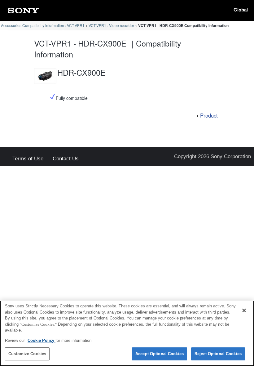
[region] (127, 333)
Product (209, 115)
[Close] (244, 310)
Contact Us (66, 159)
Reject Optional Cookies (218, 353)
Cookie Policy (41, 340)
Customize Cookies (27, 353)
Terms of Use (27, 159)
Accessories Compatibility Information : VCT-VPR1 (43, 25)
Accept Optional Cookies (159, 353)
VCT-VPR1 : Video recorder (111, 25)
